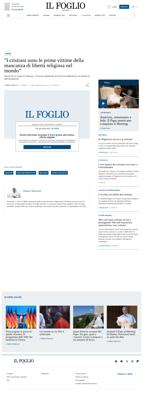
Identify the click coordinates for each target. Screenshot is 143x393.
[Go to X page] (127, 361)
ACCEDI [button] (55, 128)
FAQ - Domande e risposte (17, 377)
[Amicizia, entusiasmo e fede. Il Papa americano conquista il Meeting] (118, 97)
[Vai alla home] (65, 7)
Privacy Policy (80, 374)
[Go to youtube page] (121, 361)
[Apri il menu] (8, 15)
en (137, 7)
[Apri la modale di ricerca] (134, 15)
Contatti (10, 374)
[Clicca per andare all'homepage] (23, 361)
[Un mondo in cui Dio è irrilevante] (54, 317)
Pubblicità (45, 374)
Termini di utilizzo (81, 377)
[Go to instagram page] (132, 361)
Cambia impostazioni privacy (86, 383)
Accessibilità (80, 380)
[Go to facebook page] (116, 361)
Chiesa (8, 54)
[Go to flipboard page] (138, 361)
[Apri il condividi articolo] (87, 85)
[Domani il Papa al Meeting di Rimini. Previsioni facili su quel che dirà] (122, 317)
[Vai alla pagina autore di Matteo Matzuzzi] (14, 191)
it (133, 7)
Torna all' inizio (125, 374)
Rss (8, 380)
